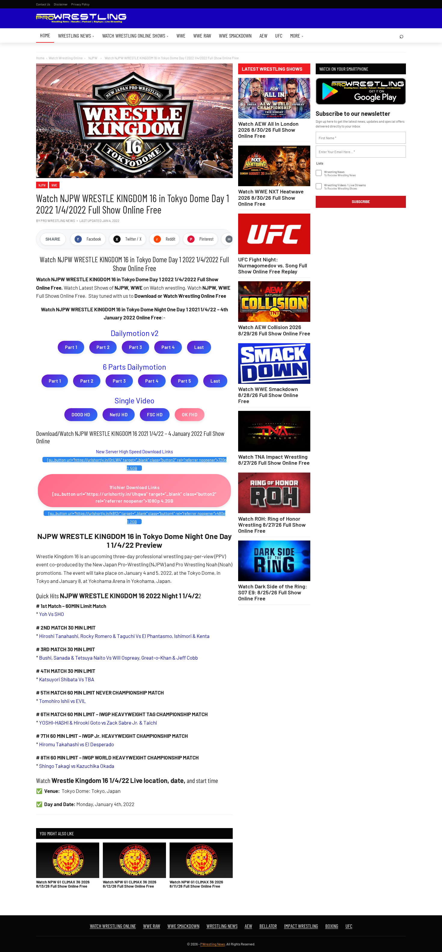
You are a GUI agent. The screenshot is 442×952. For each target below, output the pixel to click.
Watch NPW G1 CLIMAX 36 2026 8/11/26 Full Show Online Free (196, 884)
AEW (263, 35)
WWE (181, 35)
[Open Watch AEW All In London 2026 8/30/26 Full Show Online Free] (274, 98)
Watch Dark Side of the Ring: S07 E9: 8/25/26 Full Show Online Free (272, 592)
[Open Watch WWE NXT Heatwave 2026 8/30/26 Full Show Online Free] (274, 166)
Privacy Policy (80, 4)
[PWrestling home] (81, 18)
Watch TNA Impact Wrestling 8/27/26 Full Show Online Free (274, 459)
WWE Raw (202, 35)
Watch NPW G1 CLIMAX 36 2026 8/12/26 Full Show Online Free (129, 884)
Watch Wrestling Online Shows (135, 35)
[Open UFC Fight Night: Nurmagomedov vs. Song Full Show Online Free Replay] (274, 234)
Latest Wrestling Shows (272, 68)
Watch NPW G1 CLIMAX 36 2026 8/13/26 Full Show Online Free (63, 884)
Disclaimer (61, 4)
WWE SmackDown (235, 35)
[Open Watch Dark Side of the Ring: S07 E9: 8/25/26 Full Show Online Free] (274, 561)
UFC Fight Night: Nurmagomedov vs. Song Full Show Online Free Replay (272, 265)
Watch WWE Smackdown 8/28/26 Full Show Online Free (268, 395)
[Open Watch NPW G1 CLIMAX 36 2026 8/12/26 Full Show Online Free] (134, 860)
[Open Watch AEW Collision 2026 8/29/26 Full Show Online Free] (274, 301)
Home (45, 35)
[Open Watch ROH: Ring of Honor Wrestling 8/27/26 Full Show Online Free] (274, 493)
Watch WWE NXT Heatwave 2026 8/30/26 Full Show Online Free (271, 197)
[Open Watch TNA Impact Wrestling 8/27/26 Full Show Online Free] (274, 431)
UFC (278, 35)
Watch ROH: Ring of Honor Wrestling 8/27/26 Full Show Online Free (272, 524)
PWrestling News (212, 944)
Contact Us (43, 4)
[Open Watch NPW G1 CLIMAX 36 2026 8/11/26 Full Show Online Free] (201, 860)
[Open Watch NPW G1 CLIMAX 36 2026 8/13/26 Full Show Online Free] (67, 860)
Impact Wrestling (301, 926)
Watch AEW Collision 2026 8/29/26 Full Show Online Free (274, 330)
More (297, 35)
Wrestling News (76, 35)
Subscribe (361, 201)
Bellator (268, 926)
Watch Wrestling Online (66, 58)
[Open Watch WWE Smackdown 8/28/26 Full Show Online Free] (274, 363)
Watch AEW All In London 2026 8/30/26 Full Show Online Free (268, 129)
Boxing (331, 926)
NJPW (41, 185)
